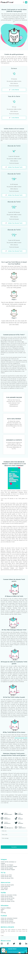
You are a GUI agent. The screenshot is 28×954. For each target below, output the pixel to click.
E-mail (2, 935)
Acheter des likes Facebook (7, 921)
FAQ (2, 911)
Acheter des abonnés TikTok (7, 878)
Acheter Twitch (4, 889)
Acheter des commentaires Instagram (9, 866)
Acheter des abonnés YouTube (7, 898)
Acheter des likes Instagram (7, 868)
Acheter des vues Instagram (7, 865)
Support (2, 909)
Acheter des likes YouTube (7, 896)
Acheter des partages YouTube (7, 901)
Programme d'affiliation (6, 908)
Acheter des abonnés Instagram (8, 869)
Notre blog (3, 912)
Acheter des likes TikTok (6, 876)
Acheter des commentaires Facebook (9, 918)
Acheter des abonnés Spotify (7, 885)
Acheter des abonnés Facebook (8, 923)
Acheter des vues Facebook (7, 919)
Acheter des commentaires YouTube (9, 895)
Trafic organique (4, 888)
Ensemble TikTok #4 (12, 948)
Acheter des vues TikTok (6, 875)
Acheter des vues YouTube (7, 899)
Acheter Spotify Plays (5, 886)
